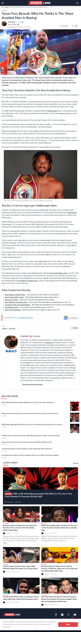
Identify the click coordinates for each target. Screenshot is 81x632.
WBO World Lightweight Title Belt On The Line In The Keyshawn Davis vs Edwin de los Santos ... (32, 424)
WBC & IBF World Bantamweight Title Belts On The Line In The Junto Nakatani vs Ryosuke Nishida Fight (38, 495)
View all (75, 463)
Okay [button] (68, 624)
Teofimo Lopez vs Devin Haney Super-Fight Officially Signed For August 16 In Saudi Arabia (30, 435)
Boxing (7, 7)
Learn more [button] (7, 627)
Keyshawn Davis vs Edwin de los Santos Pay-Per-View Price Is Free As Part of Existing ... (30, 413)
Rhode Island (52, 111)
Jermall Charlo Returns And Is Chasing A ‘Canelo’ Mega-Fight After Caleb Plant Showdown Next (21, 598)
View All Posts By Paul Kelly (32, 384)
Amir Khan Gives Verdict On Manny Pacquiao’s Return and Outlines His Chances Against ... (31, 455)
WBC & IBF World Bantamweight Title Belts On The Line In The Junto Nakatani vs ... (28, 402)
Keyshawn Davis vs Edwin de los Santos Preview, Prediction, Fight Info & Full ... (27, 442)
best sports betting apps (58, 273)
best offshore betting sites (27, 281)
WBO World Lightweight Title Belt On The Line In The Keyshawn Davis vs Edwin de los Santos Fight (59, 528)
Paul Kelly (4, 404)
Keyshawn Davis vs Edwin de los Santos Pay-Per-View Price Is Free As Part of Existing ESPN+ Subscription (20, 528)
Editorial (12, 328)
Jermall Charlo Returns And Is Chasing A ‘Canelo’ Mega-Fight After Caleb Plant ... (27, 449)
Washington (72, 212)
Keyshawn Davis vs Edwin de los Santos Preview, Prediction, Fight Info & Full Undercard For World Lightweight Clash (59, 568)
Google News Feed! (26, 318)
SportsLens (49, 342)
